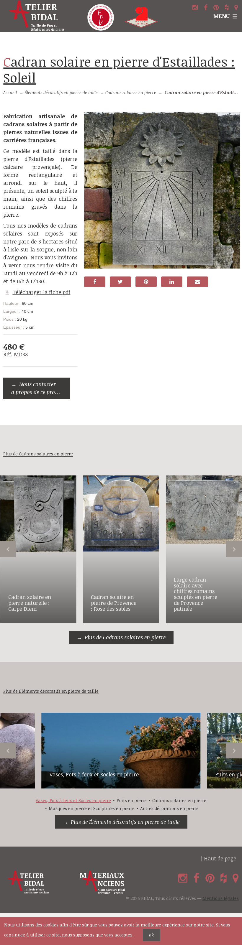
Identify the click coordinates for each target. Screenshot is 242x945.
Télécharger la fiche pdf (41, 292)
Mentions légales (220, 898)
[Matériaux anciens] (114, 882)
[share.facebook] (94, 281)
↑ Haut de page (218, 858)
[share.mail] (197, 281)
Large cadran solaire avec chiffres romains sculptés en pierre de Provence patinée (195, 594)
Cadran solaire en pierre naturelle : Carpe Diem (29, 602)
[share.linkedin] (171, 281)
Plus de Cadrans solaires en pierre (125, 637)
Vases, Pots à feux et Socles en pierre (94, 774)
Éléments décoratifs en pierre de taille (61, 92)
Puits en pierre (132, 800)
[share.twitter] (120, 281)
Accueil (10, 92)
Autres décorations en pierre (169, 808)
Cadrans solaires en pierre (130, 92)
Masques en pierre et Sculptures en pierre (92, 808)
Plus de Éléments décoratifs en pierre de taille (125, 821)
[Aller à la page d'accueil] (40, 16)
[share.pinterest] (146, 281)
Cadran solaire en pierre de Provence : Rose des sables (113, 602)
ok (151, 935)
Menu (221, 15)
